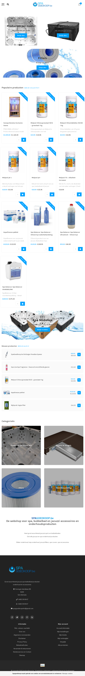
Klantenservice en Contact (22, 652)
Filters (4, 469)
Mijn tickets (63, 635)
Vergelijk (63, 642)
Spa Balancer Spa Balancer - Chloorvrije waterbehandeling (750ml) (42, 234)
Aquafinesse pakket (10, 232)
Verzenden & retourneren (22, 648)
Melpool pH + (7, 178)
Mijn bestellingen (63, 631)
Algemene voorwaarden (22, 635)
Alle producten (63, 645)
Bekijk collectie (31, 88)
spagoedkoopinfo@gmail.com (23, 608)
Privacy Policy (22, 642)
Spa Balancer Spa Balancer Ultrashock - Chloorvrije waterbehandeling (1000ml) (70, 234)
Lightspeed (46, 670)
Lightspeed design (58, 670)
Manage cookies (67, 673)
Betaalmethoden (22, 645)
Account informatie (63, 628)
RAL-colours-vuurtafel (22, 628)
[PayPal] (42, 665)
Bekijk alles (21, 35)
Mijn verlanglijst (63, 638)
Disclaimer (22, 638)
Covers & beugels (50, 427)
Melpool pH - (36, 178)
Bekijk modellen (42, 329)
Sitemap (22, 655)
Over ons (22, 631)
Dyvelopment (70, 670)
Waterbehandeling (50, 469)
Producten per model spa (10, 427)
